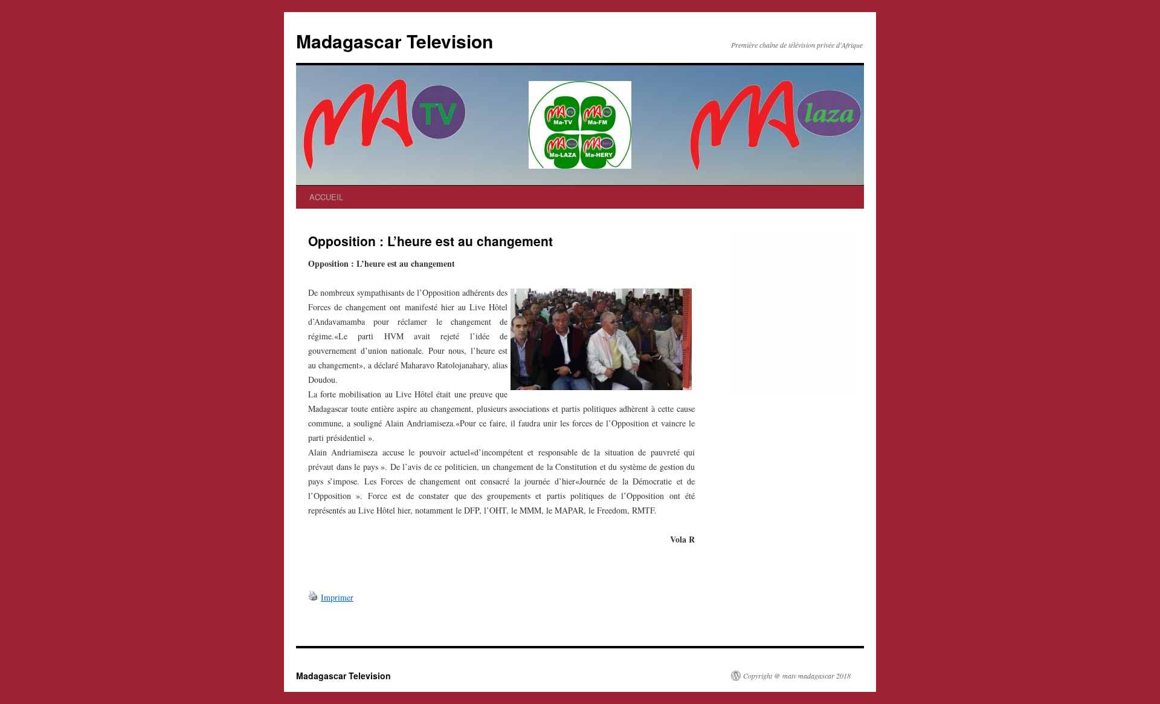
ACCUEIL (326, 197)
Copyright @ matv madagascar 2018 (797, 675)
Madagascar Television (394, 41)
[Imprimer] (313, 597)
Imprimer (337, 597)
